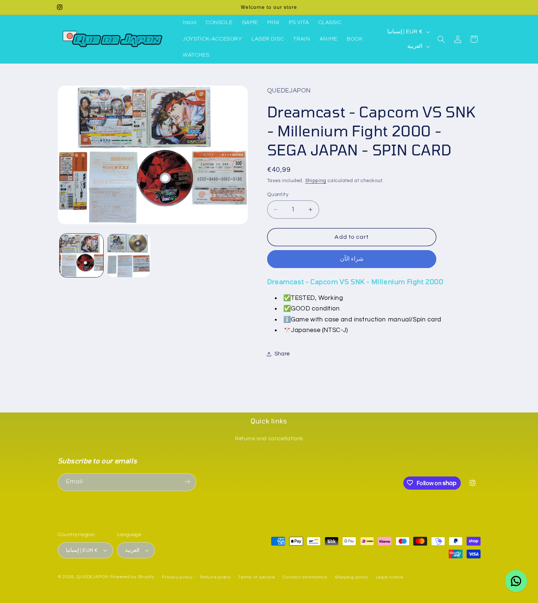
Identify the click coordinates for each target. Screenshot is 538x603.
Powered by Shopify (132, 577)
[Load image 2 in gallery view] (128, 255)
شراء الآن (351, 259)
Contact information (305, 577)
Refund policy (215, 577)
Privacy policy (177, 577)
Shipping (315, 181)
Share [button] (282, 354)
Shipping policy (351, 577)
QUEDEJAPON (92, 577)
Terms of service (256, 577)
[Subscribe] (187, 482)
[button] (441, 39)
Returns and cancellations (269, 438)
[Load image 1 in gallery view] (81, 255)
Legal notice (389, 577)
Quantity (277, 194)
